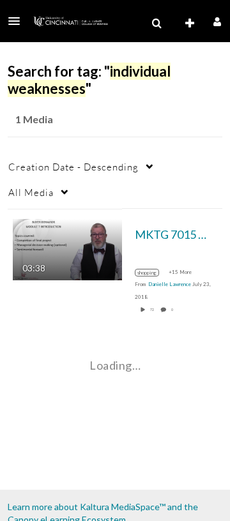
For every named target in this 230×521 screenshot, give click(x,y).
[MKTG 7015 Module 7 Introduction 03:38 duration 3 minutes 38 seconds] (67, 248)
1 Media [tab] (34, 119)
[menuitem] (156, 23)
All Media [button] (31, 192)
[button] (18, 21)
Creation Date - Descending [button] (73, 166)
